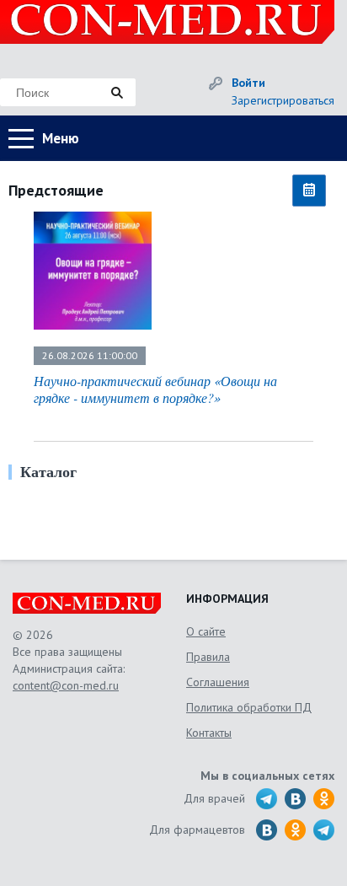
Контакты (209, 732)
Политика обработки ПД (249, 707)
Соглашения (217, 682)
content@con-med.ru (66, 685)
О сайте (206, 631)
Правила (208, 656)
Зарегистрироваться (283, 100)
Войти (248, 83)
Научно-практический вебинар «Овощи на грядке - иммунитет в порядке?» (155, 389)
